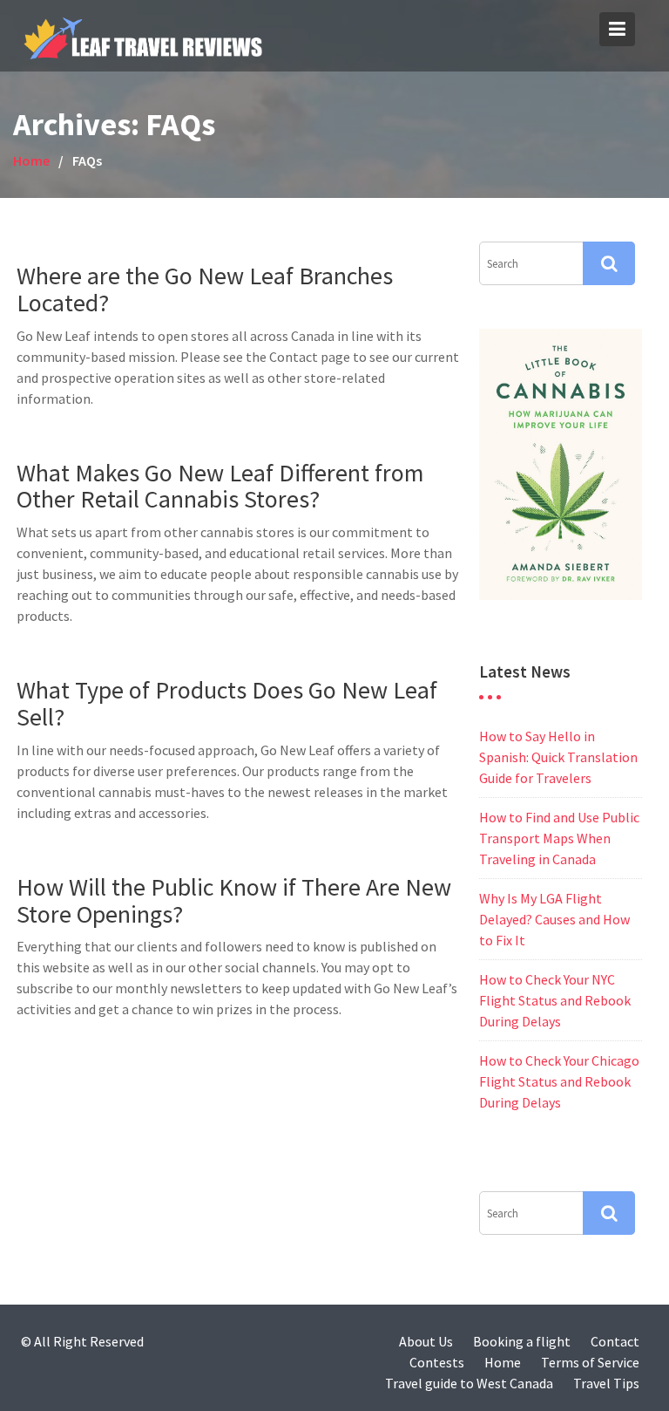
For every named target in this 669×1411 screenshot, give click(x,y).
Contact (615, 1341)
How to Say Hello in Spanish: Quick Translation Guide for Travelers (558, 757)
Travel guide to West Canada (469, 1383)
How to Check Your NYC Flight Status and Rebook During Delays (555, 1000)
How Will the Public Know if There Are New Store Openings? (234, 900)
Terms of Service (590, 1362)
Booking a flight (522, 1341)
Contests (436, 1362)
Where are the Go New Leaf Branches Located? (205, 289)
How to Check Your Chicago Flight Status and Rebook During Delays (559, 1081)
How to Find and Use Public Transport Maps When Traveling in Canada (559, 838)
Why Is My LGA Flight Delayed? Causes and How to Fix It (554, 919)
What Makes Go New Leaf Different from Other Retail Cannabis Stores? (220, 486)
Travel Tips (606, 1383)
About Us (426, 1341)
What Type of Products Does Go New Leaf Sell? (227, 703)
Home (502, 1362)
